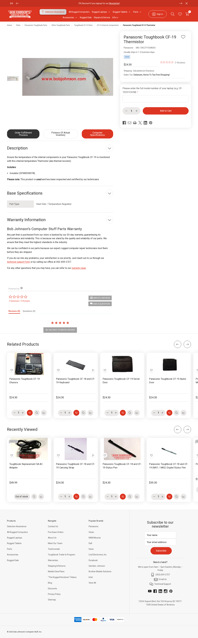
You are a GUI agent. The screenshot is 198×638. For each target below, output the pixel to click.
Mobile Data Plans (56, 571)
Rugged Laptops (14, 538)
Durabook (93, 560)
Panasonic (93, 526)
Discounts (52, 588)
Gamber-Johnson (97, 566)
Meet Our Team (55, 543)
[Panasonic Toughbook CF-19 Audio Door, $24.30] (169, 364)
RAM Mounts (95, 538)
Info (114, 17)
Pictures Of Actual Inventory (60, 133)
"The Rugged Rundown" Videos (62, 577)
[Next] (181, 3)
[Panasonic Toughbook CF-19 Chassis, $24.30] (29, 364)
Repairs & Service (102, 17)
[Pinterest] (150, 123)
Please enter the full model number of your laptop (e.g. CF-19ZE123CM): (152, 90)
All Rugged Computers (17, 532)
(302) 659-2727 (162, 574)
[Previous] (17, 3)
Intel (91, 577)
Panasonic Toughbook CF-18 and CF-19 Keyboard (75, 381)
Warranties (53, 560)
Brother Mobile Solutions (100, 571)
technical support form (18, 261)
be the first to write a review (60, 330)
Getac (91, 532)
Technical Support (162, 584)
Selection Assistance (16, 526)
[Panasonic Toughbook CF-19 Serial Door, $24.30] (122, 364)
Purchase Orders (55, 532)
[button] (100, 303)
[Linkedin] (145, 123)
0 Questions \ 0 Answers (19, 301)
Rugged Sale (13, 560)
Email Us (163, 579)
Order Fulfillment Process (23, 133)
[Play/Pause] (12, 3)
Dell (90, 543)
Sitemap (52, 600)
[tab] (16, 312)
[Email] (129, 123)
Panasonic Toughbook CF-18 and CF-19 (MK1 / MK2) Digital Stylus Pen (168, 466)
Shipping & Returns (57, 566)
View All (92, 583)
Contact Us (53, 526)
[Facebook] (124, 123)
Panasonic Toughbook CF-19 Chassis (24, 381)
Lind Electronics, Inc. (98, 554)
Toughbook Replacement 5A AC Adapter (26, 466)
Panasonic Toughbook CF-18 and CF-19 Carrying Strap (75, 466)
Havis (91, 549)
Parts (9, 549)
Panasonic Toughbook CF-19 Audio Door (167, 381)
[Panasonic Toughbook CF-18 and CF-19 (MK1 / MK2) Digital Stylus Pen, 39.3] (169, 449)
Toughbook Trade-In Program (61, 554)
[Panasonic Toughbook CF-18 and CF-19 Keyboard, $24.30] (76, 364)
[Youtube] (150, 591)
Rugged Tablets (14, 543)
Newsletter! (114, 3)
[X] (140, 123)
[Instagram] (165, 591)
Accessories (12, 554)
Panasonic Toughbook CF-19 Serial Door (121, 381)
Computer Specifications (97, 133)
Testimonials (54, 549)
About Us (52, 538)
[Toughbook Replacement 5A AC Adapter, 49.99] (29, 449)
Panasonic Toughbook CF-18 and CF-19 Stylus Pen (122, 466)
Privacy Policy (54, 594)
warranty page (79, 268)
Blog (50, 583)
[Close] (186, 3)
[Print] (135, 123)
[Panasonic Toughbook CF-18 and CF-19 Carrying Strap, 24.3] (76, 449)
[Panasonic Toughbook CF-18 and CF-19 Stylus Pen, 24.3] (122, 449)
